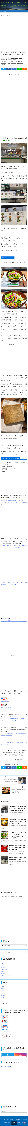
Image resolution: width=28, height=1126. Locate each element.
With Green (13, 63)
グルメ (9, 15)
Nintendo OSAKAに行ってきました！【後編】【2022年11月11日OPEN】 (17, 847)
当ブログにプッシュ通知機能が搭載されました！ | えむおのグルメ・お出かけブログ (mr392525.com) (14, 502)
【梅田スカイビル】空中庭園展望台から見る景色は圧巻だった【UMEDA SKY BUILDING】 (17, 808)
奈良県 (2, 993)
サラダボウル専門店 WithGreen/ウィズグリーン (14, 621)
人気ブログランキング (6, 707)
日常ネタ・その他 (5, 975)
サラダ (9, 63)
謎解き (2, 971)
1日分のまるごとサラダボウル (7, 61)
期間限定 (3, 973)
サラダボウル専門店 (12, 59)
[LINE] (19, 69)
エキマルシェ (3, 63)
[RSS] (24, 69)
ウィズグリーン (20, 63)
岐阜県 (2, 997)
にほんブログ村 (5, 701)
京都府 (2, 991)
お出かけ (3, 967)
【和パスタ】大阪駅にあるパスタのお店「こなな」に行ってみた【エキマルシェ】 (17, 821)
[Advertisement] (14, 32)
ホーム (3, 15)
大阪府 (16, 58)
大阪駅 (15, 61)
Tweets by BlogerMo (6, 1066)
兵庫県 (2, 988)
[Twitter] (3, 69)
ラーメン (3, 965)
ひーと (25, 759)
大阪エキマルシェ (21, 61)
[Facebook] (8, 69)
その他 (20, 58)
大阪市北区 (3, 59)
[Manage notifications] (24, 1123)
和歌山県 (3, 995)
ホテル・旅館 (4, 969)
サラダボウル (3, 64)
